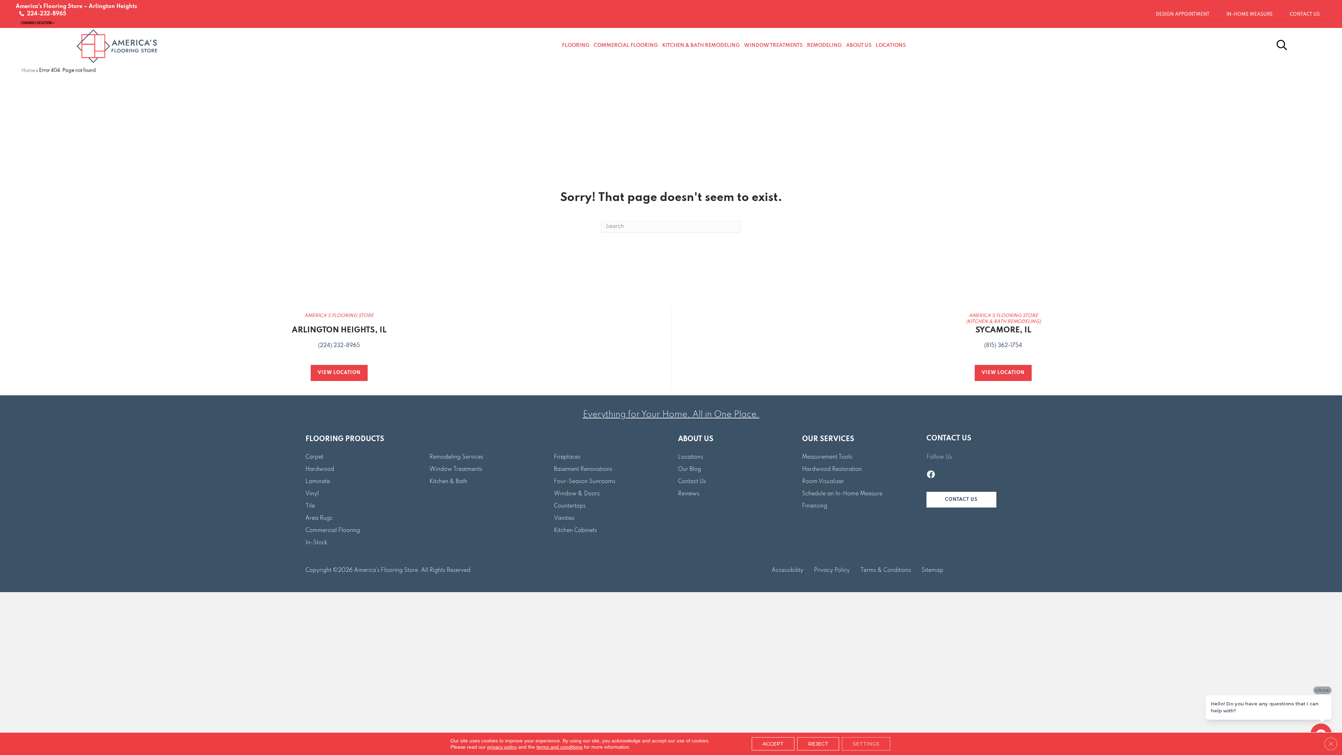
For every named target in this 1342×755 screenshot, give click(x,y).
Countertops (570, 506)
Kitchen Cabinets (575, 530)
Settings (866, 744)
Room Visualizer (823, 481)
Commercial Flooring (332, 530)
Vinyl (312, 494)
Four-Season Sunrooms (584, 481)
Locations (690, 457)
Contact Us (692, 481)
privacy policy (502, 747)
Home (28, 70)
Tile (310, 506)
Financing (814, 506)
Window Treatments (456, 469)
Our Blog (689, 469)
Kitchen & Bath (448, 481)
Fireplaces (567, 457)
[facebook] (931, 475)
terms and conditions (559, 747)
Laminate (317, 481)
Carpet (314, 457)
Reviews (688, 494)
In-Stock (316, 543)
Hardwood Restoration (832, 469)
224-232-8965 (45, 14)
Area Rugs (318, 518)
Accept (773, 744)
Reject (818, 744)
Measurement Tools (827, 457)
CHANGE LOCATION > (38, 23)
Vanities (564, 518)
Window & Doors (577, 494)
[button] (961, 500)
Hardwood (319, 469)
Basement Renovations (583, 469)
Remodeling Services (456, 457)
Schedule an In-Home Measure (842, 494)
